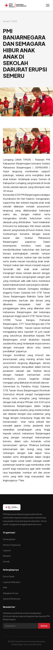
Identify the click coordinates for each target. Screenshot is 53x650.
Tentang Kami (9, 539)
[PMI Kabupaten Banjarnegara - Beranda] (15, 5)
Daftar (44, 626)
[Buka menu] (47, 5)
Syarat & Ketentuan (11, 599)
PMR (5, 587)
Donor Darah (8, 576)
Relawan (7, 556)
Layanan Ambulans (11, 582)
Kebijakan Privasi (10, 593)
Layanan (7, 550)
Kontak (6, 561)
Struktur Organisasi (12, 545)
